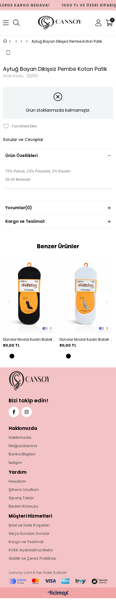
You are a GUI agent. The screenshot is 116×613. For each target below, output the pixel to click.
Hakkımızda (20, 437)
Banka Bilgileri (22, 454)
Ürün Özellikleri (21, 156)
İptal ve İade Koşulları (29, 525)
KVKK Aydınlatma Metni (31, 550)
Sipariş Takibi (21, 498)
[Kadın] (21, 41)
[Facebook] (14, 412)
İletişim (15, 462)
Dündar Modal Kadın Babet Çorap (30, 339)
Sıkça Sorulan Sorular (29, 533)
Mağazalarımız (23, 446)
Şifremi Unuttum (24, 489)
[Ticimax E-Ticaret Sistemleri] (58, 593)
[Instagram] (26, 412)
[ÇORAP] (16, 41)
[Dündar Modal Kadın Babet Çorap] (30, 295)
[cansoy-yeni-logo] (41, 380)
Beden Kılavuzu (23, 506)
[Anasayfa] (10, 41)
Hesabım (17, 481)
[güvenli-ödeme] (58, 581)
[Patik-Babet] (27, 41)
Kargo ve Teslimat (25, 221)
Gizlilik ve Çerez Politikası (32, 558)
